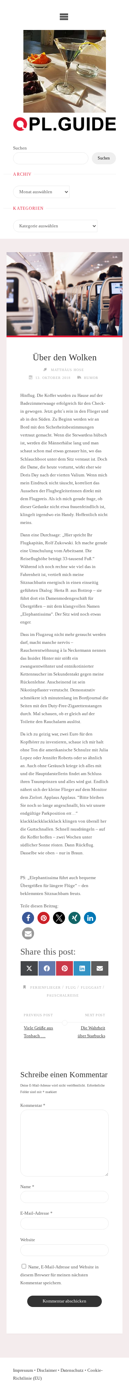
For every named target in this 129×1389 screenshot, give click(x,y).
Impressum (23, 1370)
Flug (71, 987)
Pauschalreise (63, 995)
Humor (91, 378)
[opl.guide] (64, 71)
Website (27, 1239)
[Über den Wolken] (64, 294)
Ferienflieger (45, 987)
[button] (28, 918)
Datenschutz (72, 1370)
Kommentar (32, 1105)
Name (27, 1186)
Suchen (20, 148)
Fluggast (91, 987)
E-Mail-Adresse (36, 1213)
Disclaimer (47, 1370)
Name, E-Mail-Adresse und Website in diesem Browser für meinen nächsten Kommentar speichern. (59, 1275)
